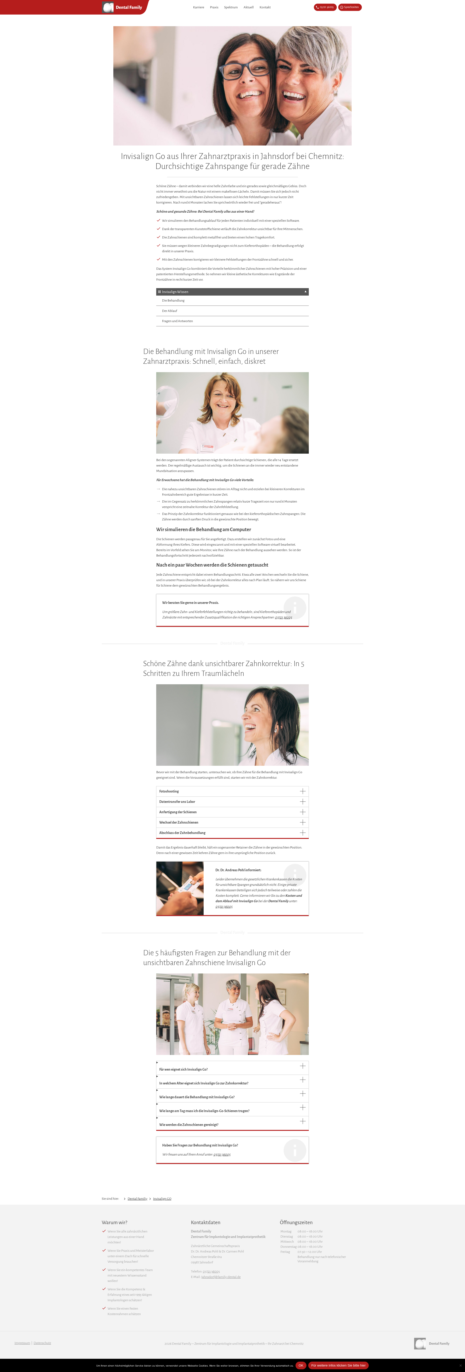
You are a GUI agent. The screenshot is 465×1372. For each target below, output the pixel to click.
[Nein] (460, 1365)
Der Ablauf (169, 311)
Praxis (214, 7)
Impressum (22, 1343)
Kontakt (265, 7)
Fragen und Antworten (177, 321)
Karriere (198, 7)
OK (301, 1365)
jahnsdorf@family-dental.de (221, 1277)
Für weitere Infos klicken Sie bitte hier (338, 1365)
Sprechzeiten (351, 7)
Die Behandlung (173, 300)
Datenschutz (42, 1343)
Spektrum (231, 7)
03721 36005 (327, 7)
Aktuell (249, 7)
